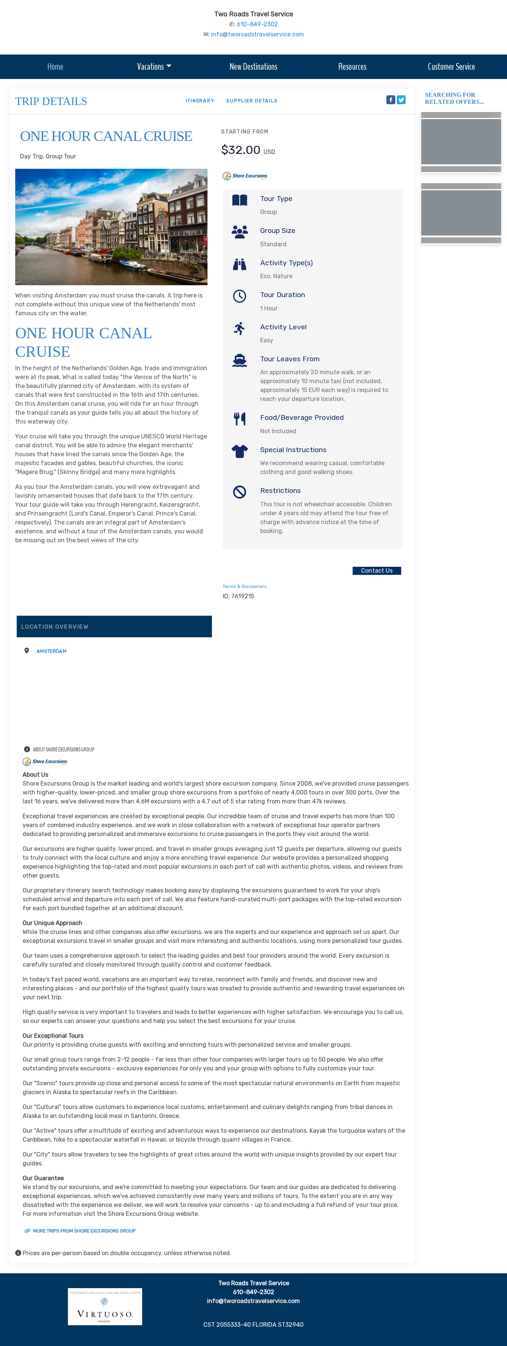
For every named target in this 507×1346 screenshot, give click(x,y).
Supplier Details (252, 100)
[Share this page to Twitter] (401, 99)
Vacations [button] (150, 66)
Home (55, 66)
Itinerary (200, 100)
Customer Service (451, 66)
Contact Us (377, 570)
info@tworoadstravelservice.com (257, 34)
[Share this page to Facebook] (390, 99)
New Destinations (253, 66)
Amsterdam (51, 651)
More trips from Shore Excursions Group (84, 1231)
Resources (352, 66)
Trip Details (51, 101)
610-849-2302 (257, 24)
